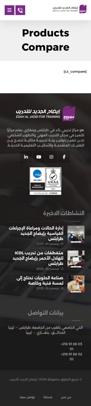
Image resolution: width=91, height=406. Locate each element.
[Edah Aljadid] (70, 9)
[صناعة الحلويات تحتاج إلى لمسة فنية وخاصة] (76, 283)
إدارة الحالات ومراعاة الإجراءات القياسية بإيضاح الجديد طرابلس (36, 233)
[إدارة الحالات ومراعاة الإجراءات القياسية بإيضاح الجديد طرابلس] (76, 234)
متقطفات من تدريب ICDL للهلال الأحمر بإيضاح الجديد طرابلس (38, 258)
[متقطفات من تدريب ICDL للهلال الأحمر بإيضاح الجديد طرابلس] (76, 258)
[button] (64, 157)
